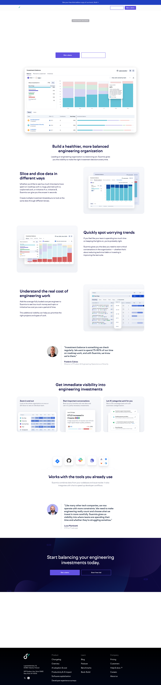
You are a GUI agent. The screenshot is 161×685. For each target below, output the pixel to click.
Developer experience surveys (64, 680)
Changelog (62, 8)
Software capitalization (61, 676)
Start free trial (117, 8)
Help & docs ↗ (116, 668)
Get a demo (130, 8)
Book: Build (85, 672)
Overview (55, 664)
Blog (83, 659)
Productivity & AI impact (62, 672)
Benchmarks (86, 668)
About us (96, 8)
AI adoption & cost (59, 668)
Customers (79, 8)
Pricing (70, 8)
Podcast (84, 664)
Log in (140, 8)
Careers (104, 8)
